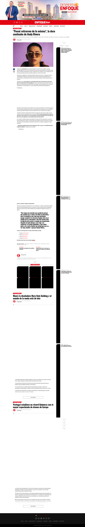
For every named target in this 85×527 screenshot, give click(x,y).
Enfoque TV (50, 26)
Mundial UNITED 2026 (32, 26)
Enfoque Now (23, 254)
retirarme (19, 244)
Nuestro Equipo (62, 26)
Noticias (21, 26)
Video (26, 244)
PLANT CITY (26, 26)
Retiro (23, 244)
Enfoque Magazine (39, 26)
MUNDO (33, 240)
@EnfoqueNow (25, 233)
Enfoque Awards (56, 26)
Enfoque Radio (45, 26)
